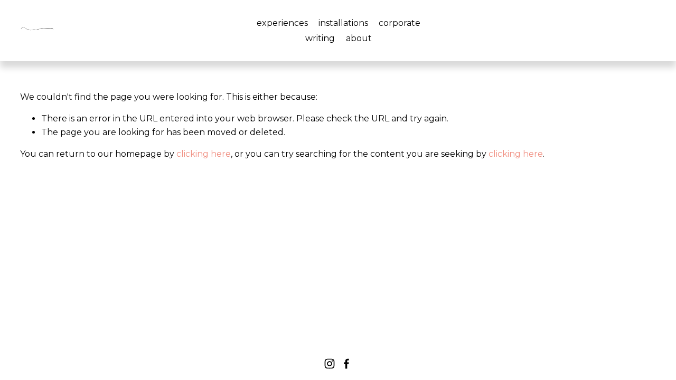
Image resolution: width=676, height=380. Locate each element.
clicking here (203, 154)
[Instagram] (329, 363)
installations (343, 23)
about (359, 38)
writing (320, 38)
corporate (399, 23)
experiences (282, 23)
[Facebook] (346, 363)
